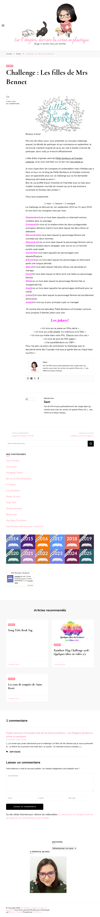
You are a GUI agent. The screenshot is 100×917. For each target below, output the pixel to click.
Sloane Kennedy (14, 508)
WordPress (37, 912)
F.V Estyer (11, 484)
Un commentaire (14, 104)
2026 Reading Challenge (20, 572)
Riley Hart (11, 502)
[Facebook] (38, 378)
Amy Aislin (11, 466)
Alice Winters (13, 460)
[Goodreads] (31, 378)
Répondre (15, 752)
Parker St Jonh (13, 496)
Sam (7, 97)
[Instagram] (28, 378)
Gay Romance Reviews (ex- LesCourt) (24, 526)
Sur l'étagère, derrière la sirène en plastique (26, 909)
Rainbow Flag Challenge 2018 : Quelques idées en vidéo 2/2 (72, 652)
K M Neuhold (12, 490)
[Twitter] (35, 378)
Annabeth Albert (14, 472)
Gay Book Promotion (16, 520)
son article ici (76, 161)
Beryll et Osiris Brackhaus (19, 478)
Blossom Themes (15, 912)
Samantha (17, 576)
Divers (9, 66)
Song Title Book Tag (20, 630)
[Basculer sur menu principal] (3, 25)
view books (30, 585)
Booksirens (11, 514)
